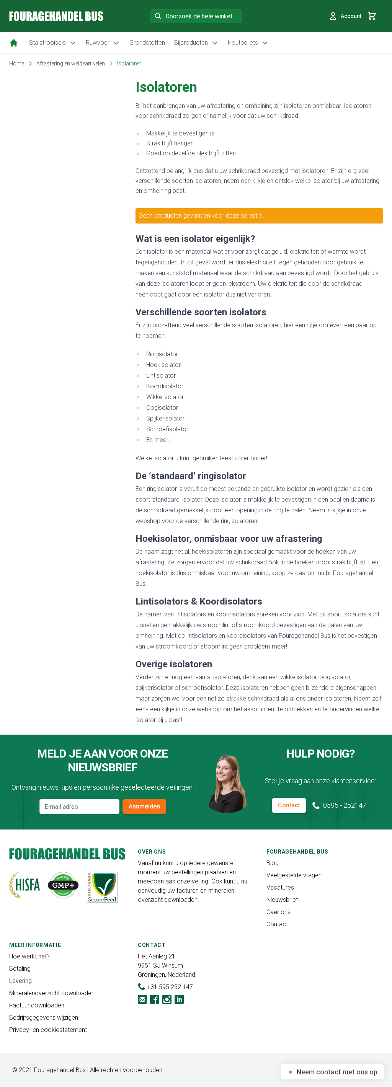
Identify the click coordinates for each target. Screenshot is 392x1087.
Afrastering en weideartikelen (70, 63)
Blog (272, 863)
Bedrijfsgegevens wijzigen (43, 1017)
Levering (20, 980)
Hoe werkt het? (29, 956)
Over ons (278, 912)
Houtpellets (243, 42)
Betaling (20, 968)
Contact (289, 805)
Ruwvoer (97, 42)
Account (351, 16)
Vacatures (280, 887)
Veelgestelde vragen (294, 875)
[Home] (13, 43)
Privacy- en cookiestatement (48, 1029)
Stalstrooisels (47, 42)
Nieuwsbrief (282, 899)
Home (16, 63)
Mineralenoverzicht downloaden (52, 993)
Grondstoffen (147, 42)
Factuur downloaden (36, 1005)
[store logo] (56, 16)
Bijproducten (191, 42)
